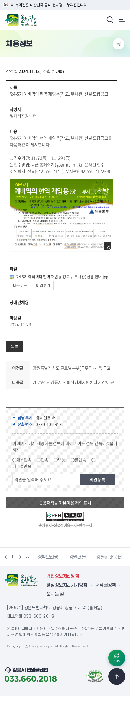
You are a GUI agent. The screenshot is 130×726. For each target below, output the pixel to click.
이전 (5, 556)
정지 (13, 556)
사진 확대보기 (109, 248)
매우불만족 (21, 466)
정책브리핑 (47, 557)
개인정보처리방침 (63, 576)
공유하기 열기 (118, 43)
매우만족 (24, 459)
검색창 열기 (110, 19)
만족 (44, 459)
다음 (20, 556)
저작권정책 (106, 585)
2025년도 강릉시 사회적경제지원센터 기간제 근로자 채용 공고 (77, 382)
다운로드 (20, 285)
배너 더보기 (27, 556)
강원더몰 (77, 557)
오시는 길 (55, 594)
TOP (116, 676)
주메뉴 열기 (122, 19)
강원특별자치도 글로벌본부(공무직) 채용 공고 (72, 368)
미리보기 (43, 285)
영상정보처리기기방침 (67, 585)
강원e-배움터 (108, 557)
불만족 (80, 459)
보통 (61, 459)
